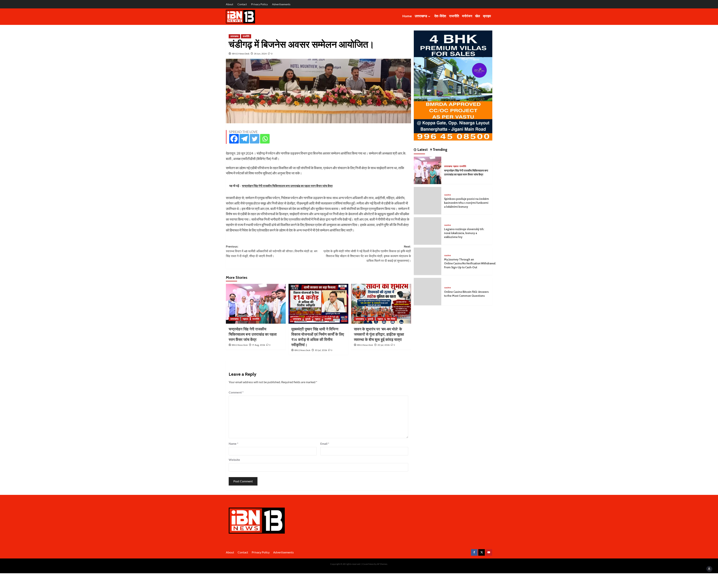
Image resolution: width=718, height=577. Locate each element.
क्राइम (487, 16)
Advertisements (281, 4)
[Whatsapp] (265, 139)
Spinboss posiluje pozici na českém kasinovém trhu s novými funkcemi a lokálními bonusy (466, 203)
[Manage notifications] (709, 569)
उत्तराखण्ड (421, 16)
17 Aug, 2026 (258, 345)
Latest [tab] (422, 149)
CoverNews (368, 564)
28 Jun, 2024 (260, 53)
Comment (236, 392)
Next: (367, 254)
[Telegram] (244, 139)
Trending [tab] (439, 149)
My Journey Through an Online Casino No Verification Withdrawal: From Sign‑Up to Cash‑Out (470, 263)
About (229, 4)
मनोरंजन (467, 16)
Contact (242, 4)
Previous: (271, 251)
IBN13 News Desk (240, 53)
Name (233, 443)
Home (407, 16)
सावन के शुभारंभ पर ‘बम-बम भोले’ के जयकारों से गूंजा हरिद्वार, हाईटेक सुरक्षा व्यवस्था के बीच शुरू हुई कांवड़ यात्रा (379, 334)
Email (324, 443)
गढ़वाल (245, 318)
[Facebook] (234, 139)
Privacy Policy (259, 4)
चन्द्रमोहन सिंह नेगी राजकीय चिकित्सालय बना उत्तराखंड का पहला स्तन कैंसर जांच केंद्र (253, 334)
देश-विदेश (440, 16)
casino (447, 194)
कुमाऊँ (308, 318)
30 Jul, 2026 (321, 350)
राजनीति (454, 16)
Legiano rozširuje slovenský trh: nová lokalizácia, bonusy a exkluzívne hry (464, 233)
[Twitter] (254, 139)
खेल (477, 16)
